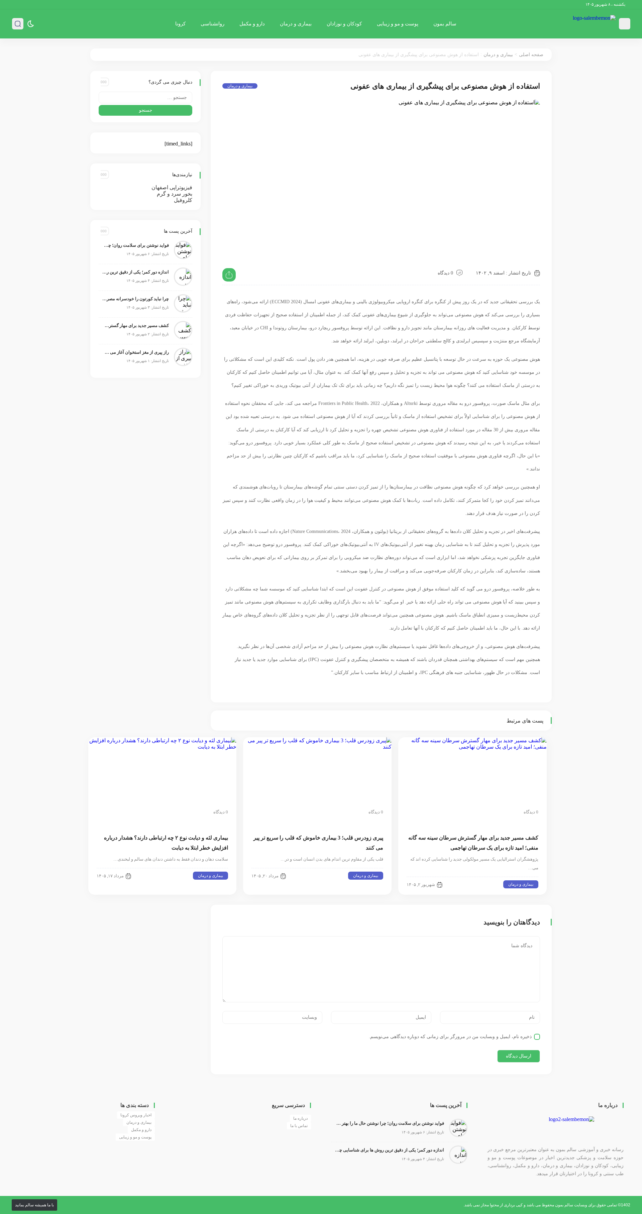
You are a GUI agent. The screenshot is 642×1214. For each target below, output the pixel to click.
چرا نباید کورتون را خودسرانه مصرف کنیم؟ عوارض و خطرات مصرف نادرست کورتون (135, 298)
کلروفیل (183, 200)
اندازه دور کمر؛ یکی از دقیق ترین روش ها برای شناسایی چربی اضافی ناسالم (135, 271)
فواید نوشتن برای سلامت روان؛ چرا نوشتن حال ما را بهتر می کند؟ (135, 245)
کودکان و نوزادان (344, 23)
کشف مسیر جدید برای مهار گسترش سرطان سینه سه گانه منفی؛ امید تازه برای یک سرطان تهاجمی (135, 325)
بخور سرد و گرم (174, 194)
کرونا (180, 23)
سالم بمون (444, 23)
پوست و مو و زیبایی (397, 23)
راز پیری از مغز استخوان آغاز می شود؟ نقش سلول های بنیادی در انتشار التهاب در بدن (135, 352)
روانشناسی (212, 23)
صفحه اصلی (531, 54)
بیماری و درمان (296, 23)
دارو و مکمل (252, 23)
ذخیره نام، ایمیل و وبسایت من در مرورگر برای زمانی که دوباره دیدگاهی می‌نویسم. (450, 1036)
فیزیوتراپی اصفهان (171, 187)
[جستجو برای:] (145, 97)
